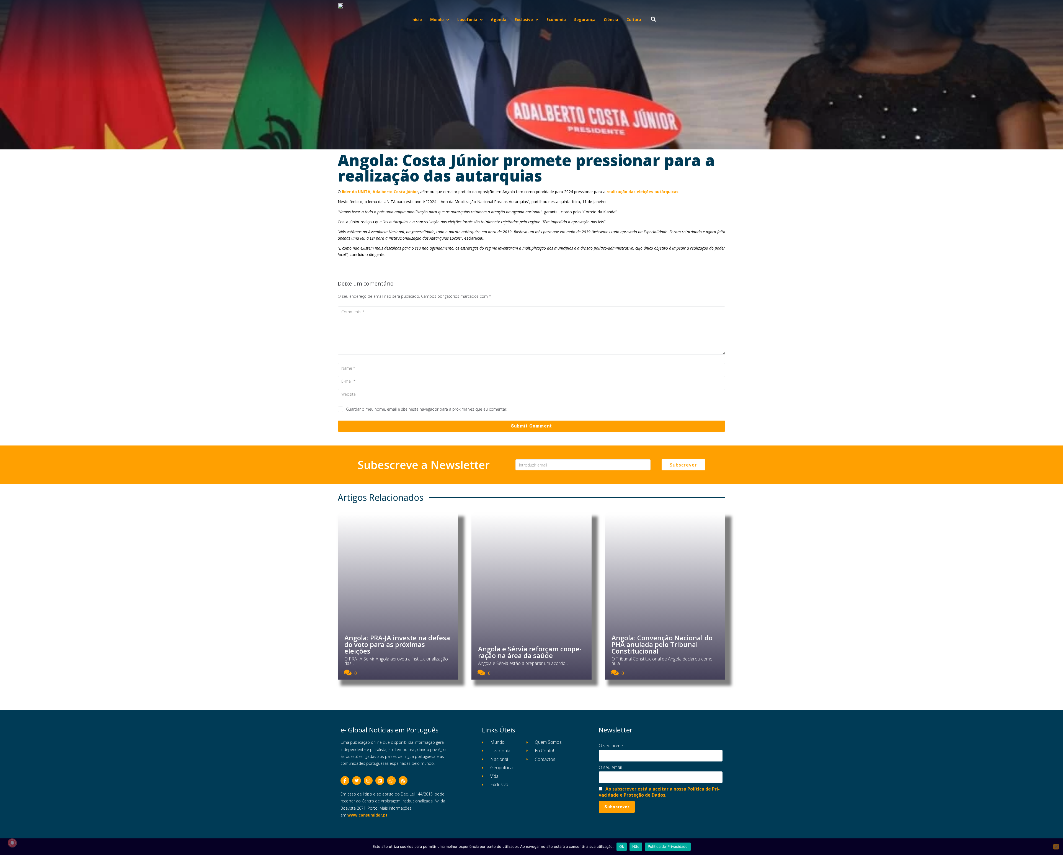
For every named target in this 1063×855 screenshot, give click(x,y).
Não (635, 846)
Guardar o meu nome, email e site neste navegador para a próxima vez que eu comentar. (426, 409)
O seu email (610, 767)
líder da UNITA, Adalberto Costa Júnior (380, 191)
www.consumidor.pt (367, 815)
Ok (621, 846)
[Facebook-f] (344, 780)
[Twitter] (356, 780)
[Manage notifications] (12, 842)
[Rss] (403, 780)
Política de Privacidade (668, 846)
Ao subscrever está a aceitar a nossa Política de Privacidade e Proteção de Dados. (659, 792)
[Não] (1056, 846)
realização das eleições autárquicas (642, 191)
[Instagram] (368, 780)
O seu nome (611, 746)
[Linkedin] (379, 780)
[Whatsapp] (391, 780)
